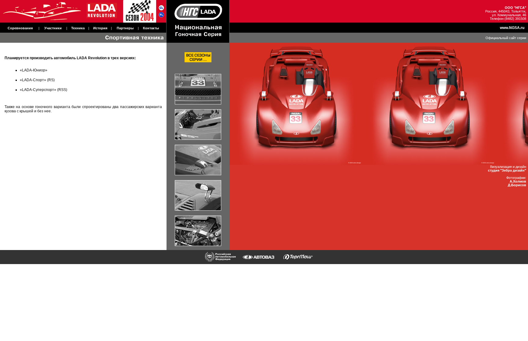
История (100, 28)
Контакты (151, 28)
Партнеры (125, 28)
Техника (78, 28)
